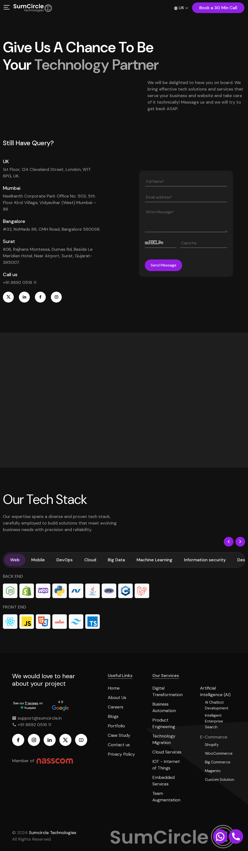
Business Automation (164, 707)
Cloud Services (166, 752)
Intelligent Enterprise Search (214, 721)
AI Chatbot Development (216, 705)
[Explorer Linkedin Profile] (24, 297)
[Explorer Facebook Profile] (40, 297)
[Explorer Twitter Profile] (8, 297)
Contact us (119, 745)
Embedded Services (163, 781)
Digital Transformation (167, 691)
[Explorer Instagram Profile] (56, 297)
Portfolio (116, 726)
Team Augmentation (166, 796)
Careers (115, 707)
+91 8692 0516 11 (19, 282)
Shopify (212, 744)
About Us (117, 697)
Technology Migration (163, 739)
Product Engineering (163, 723)
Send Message (163, 265)
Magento (213, 770)
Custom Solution (219, 779)
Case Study (119, 735)
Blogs (113, 716)
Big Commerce (217, 762)
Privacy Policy (121, 754)
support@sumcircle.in (39, 718)
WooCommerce (218, 753)
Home (114, 688)
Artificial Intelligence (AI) (215, 691)
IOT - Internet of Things (166, 765)
